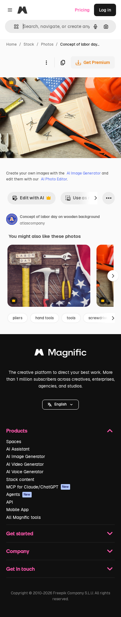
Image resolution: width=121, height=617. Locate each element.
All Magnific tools (23, 517)
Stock (29, 44)
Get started (19, 533)
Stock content (20, 479)
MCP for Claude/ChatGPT (37, 487)
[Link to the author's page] (11, 220)
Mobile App (17, 509)
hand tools (44, 317)
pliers (17, 317)
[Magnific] (60, 354)
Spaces (13, 441)
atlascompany (32, 223)
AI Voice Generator (24, 471)
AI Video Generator (25, 464)
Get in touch (20, 568)
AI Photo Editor (54, 179)
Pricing (82, 10)
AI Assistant (17, 449)
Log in (105, 10)
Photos (47, 44)
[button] (60, 405)
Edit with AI (28, 199)
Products (16, 430)
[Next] (95, 198)
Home (11, 44)
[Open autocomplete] (13, 26)
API (9, 502)
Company (17, 551)
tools (71, 317)
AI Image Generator (84, 173)
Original (39, 83)
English (60, 404)
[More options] (46, 62)
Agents (18, 494)
